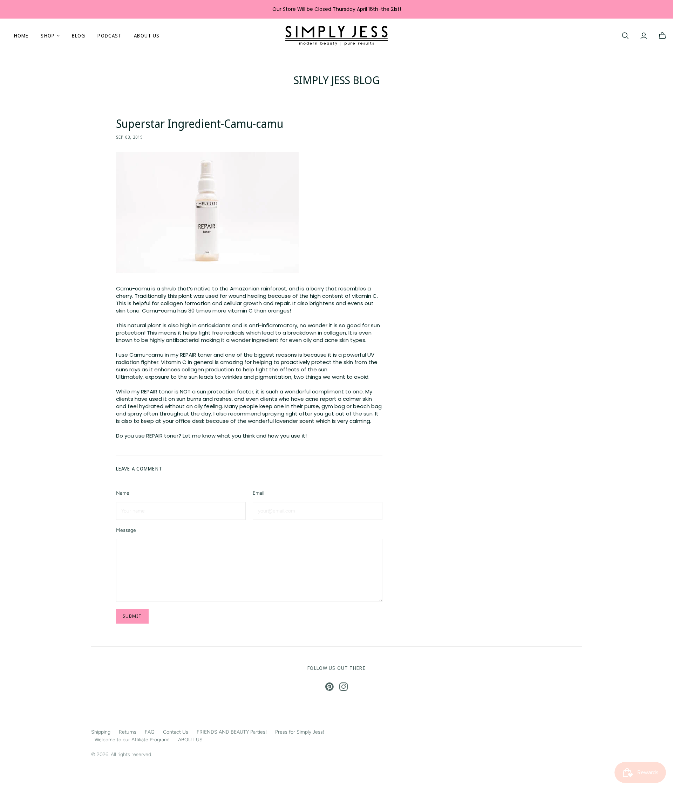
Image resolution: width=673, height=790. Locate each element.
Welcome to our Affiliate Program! (132, 740)
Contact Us (175, 732)
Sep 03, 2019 (129, 137)
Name (122, 493)
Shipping (100, 732)
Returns (127, 732)
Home (21, 35)
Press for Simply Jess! (299, 732)
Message (126, 530)
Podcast (109, 35)
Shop (47, 35)
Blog (78, 35)
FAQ (150, 732)
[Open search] (625, 35)
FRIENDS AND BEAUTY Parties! (232, 732)
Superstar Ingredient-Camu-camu (199, 123)
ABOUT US (146, 35)
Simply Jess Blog (337, 80)
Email (258, 493)
